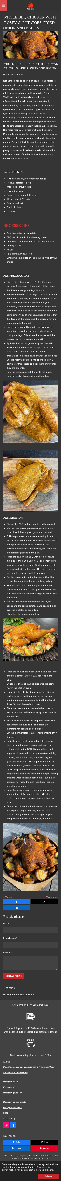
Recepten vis (9, 1087)
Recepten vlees (10, 1082)
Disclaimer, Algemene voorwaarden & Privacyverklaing (28, 1067)
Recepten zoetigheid (12, 1107)
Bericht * (7, 952)
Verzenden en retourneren (15, 1072)
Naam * (7, 923)
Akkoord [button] (48, 1176)
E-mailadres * (10, 938)
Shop (5, 1113)
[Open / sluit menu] (3, 5)
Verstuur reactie (14, 975)
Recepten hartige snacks (15, 1102)
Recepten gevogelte (12, 1093)
